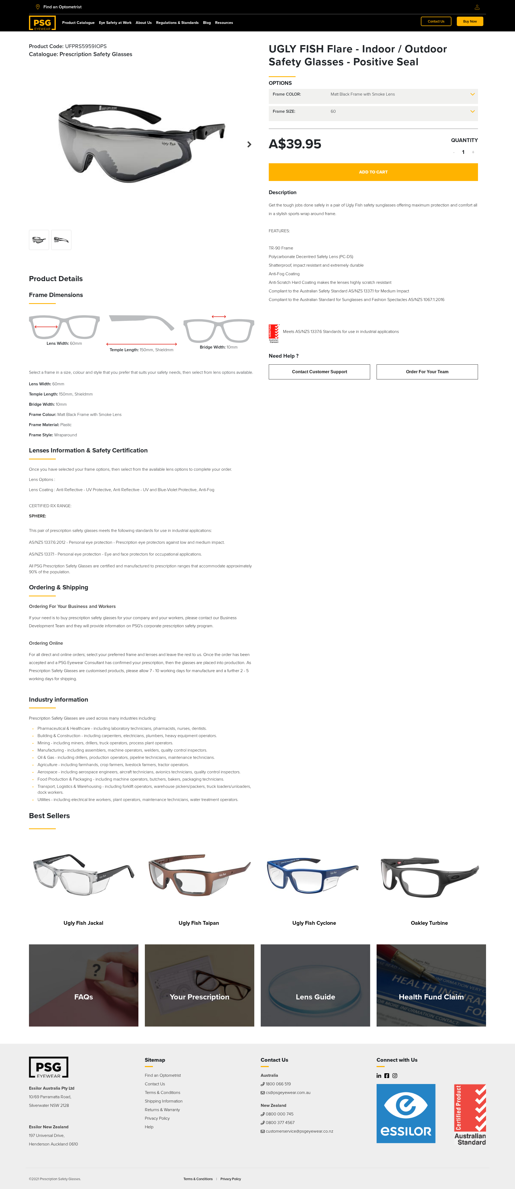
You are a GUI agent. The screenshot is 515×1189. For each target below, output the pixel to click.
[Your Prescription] (199, 985)
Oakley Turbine (429, 923)
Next (246, 143)
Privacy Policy (157, 1118)
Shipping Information (164, 1101)
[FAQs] (83, 985)
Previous (37, 141)
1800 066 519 (278, 1084)
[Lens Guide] (315, 985)
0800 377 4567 (280, 1122)
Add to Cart (373, 172)
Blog (207, 23)
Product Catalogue (78, 23)
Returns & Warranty (162, 1110)
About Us (144, 23)
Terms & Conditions (162, 1092)
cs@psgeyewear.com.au (288, 1092)
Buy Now (470, 21)
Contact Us (436, 21)
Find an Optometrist (163, 1075)
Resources (224, 23)
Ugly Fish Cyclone (314, 923)
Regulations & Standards (177, 23)
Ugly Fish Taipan (199, 923)
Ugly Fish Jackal (83, 923)
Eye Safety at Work (115, 23)
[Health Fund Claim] (431, 985)
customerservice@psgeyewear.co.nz (299, 1131)
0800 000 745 (279, 1114)
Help (149, 1127)
